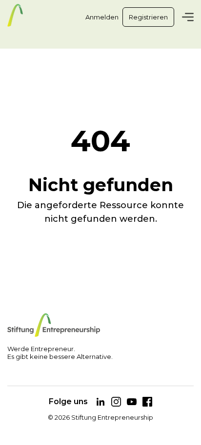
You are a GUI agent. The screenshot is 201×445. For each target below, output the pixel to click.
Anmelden (102, 17)
